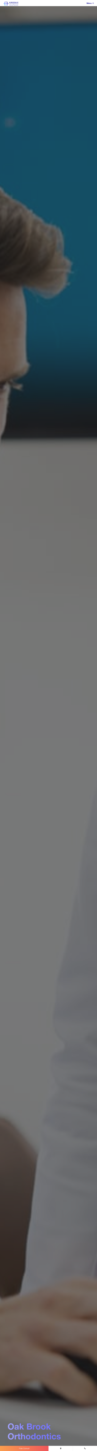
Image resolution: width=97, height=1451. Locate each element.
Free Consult (24, 1448)
